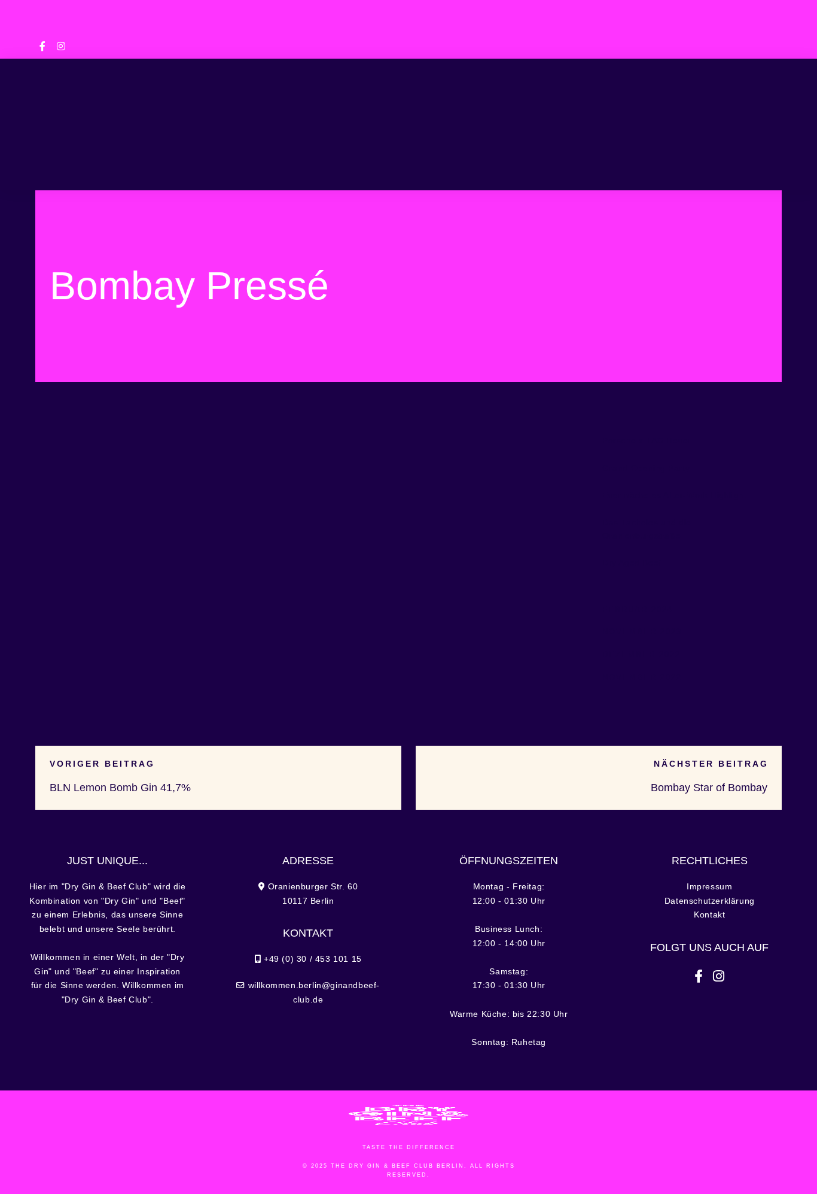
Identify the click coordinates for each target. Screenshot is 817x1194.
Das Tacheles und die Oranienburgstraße (646, 529)
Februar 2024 (637, 609)
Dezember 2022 (641, 654)
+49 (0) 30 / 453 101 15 (281, 10)
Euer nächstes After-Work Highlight (674, 495)
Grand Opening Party (646, 468)
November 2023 (642, 631)
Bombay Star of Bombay (709, 788)
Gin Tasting (542, 115)
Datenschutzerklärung (709, 901)
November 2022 (642, 677)
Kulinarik (119, 115)
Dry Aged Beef (631, 562)
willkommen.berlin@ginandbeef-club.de (408, 27)
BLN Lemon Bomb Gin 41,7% (120, 788)
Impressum (709, 886)
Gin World (622, 115)
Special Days (306, 115)
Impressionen (715, 115)
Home (58, 115)
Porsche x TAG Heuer (646, 440)
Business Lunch (208, 115)
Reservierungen (414, 166)
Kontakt (709, 914)
